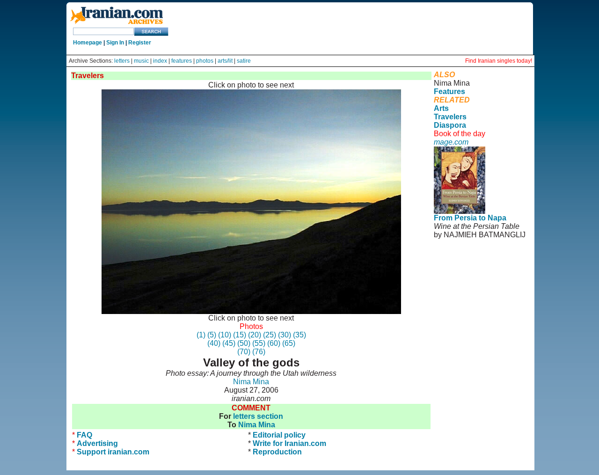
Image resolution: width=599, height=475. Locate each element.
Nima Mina (251, 382)
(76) (258, 352)
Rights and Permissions (469, 281)
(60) (273, 343)
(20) (254, 335)
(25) (269, 335)
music (141, 61)
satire (244, 61)
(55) (258, 343)
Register (139, 42)
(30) (284, 335)
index (160, 61)
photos (204, 61)
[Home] (116, 24)
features (181, 61)
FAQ (84, 435)
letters (122, 61)
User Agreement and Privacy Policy (472, 268)
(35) (299, 335)
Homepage (87, 42)
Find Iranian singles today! (498, 61)
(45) (228, 343)
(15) (239, 335)
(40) (213, 343)
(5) (211, 335)
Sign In (115, 42)
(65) (288, 343)
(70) (243, 352)
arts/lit (225, 61)
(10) (224, 335)
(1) (201, 335)
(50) (243, 343)
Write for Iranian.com (289, 443)
